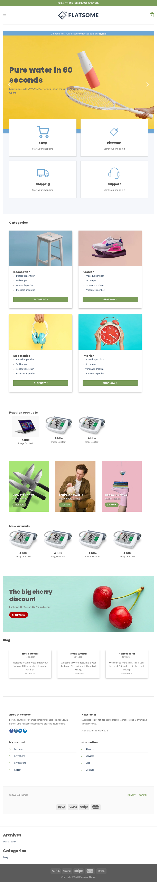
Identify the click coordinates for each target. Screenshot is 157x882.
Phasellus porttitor (25, 276)
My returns (19, 757)
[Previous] (9, 84)
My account (20, 764)
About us (90, 750)
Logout (17, 771)
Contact (90, 771)
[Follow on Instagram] (16, 732)
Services (90, 757)
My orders (19, 750)
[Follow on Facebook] (11, 732)
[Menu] (5, 15)
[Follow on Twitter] (20, 732)
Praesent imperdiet (25, 290)
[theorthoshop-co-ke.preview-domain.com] (78, 15)
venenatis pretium (25, 285)
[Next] (147, 84)
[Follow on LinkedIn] (25, 732)
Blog (88, 764)
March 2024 (9, 842)
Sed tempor (21, 280)
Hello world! (30, 655)
